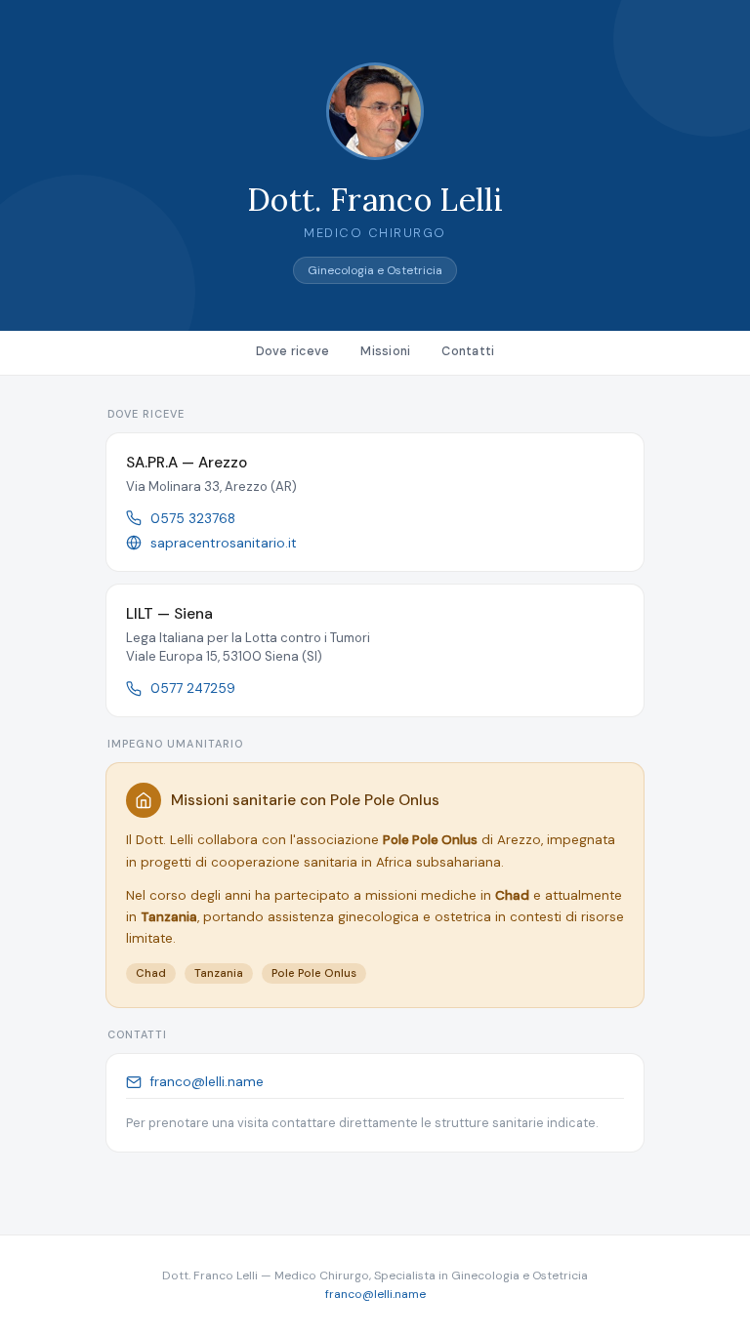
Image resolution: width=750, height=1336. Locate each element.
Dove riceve (293, 351)
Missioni (385, 351)
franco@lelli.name (207, 1081)
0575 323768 (192, 518)
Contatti (467, 351)
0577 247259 (192, 688)
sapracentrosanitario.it (223, 543)
